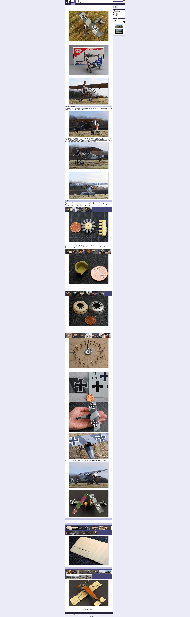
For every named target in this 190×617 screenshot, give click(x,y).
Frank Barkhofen (120, 34)
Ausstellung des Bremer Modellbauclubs (117, 13)
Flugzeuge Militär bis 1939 (75, 614)
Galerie (71, 614)
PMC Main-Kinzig (115, 15)
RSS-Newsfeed (115, 6)
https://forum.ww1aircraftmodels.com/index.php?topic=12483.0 (96, 460)
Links (95, 616)
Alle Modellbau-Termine (115, 17)
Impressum (93, 616)
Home (68, 614)
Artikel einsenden (116, 7)
